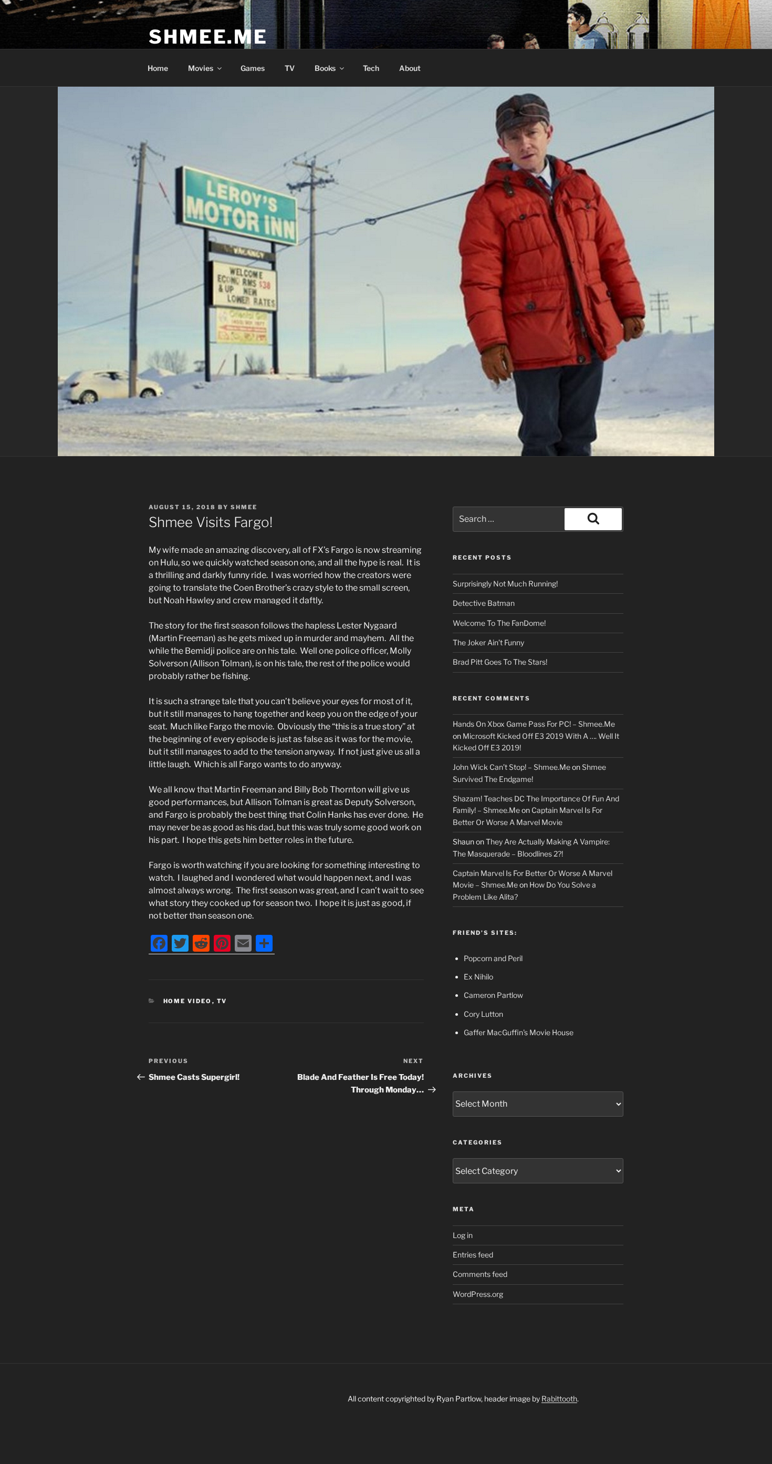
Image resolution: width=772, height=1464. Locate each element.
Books (325, 68)
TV (290, 68)
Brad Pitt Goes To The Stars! (500, 661)
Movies (200, 68)
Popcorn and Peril (493, 958)
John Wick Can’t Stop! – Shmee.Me (511, 766)
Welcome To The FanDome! (499, 622)
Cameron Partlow (493, 995)
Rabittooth (559, 1398)
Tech (371, 68)
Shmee (244, 507)
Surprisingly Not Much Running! (505, 583)
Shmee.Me (208, 36)
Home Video (187, 1001)
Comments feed (480, 1274)
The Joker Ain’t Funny (488, 642)
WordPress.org (478, 1294)
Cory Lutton (483, 1013)
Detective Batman (484, 603)
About (410, 68)
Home (158, 68)
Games (253, 68)
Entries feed (473, 1254)
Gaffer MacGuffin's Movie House (518, 1032)
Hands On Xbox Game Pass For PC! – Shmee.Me (534, 723)
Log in (463, 1235)
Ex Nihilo (478, 976)
